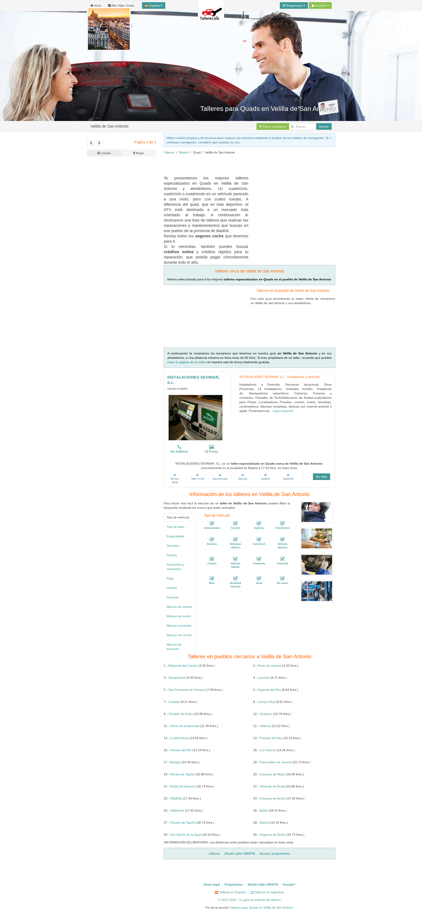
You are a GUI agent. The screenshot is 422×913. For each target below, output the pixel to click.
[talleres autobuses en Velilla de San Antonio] (212, 539)
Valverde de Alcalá (272, 786)
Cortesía (172, 597)
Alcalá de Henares (182, 786)
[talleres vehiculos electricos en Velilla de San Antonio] (282, 539)
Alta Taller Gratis (122, 5)
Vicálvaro (266, 714)
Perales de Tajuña (182, 822)
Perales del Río (180, 750)
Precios (172, 555)
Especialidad (175, 536)
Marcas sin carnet (179, 635)
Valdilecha (177, 810)
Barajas (175, 762)
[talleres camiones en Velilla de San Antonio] (212, 559)
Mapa (139, 153)
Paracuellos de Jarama (276, 762)
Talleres (169, 152)
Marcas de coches (179, 606)
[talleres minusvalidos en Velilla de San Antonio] (235, 578)
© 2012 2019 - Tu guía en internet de (244, 900)
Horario (172, 588)
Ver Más (321, 476)
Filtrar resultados (274, 126)
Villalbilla (176, 798)
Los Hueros (268, 750)
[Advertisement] (244, 164)
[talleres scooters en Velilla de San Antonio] (235, 523)
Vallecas (265, 726)
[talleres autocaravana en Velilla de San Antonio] (212, 523)
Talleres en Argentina (269, 892)
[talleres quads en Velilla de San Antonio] (259, 578)
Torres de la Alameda (184, 726)
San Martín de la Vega (185, 834)
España (154, 5)
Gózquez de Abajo (272, 774)
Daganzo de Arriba (273, 834)
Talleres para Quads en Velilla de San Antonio (261, 907)
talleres (276, 900)
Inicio (97, 5)
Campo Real (266, 702)
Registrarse (294, 5)
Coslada (174, 702)
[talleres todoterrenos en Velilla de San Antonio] (282, 523)
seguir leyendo (283, 411)
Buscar (324, 126)
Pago (170, 578)
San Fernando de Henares (187, 689)
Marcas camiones (179, 625)
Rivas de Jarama (269, 665)
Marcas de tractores (174, 647)
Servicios (173, 545)
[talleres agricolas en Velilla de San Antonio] (259, 523)
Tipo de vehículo (178, 517)
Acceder (320, 5)
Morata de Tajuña (182, 774)
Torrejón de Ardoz (180, 714)
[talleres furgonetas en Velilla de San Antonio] (259, 559)
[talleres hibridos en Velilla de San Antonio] (235, 559)
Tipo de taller (176, 527)
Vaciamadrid (177, 677)
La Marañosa (179, 738)
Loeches (264, 677)
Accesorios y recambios (175, 567)
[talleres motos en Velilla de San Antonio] (212, 578)
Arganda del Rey (269, 689)
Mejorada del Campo (183, 665)
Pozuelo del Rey (271, 738)
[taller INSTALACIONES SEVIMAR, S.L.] (195, 417)
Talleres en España (232, 892)
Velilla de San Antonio (109, 126)
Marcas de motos (179, 616)
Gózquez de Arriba (273, 798)
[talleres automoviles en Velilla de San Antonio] (259, 539)
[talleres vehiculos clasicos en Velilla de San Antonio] (235, 539)
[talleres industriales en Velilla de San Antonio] (282, 559)
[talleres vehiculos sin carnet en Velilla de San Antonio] (282, 578)
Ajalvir (263, 810)
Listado (105, 153)
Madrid (184, 152)
